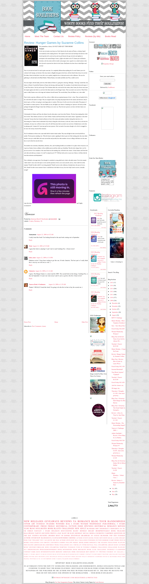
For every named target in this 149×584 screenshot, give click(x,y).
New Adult (80, 528)
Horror (105, 540)
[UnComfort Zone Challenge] (97, 345)
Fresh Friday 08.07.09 (118, 440)
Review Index (70, 556)
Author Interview (32, 538)
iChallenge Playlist (116, 542)
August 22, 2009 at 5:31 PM (44, 257)
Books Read (110, 36)
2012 (111, 291)
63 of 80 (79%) (94, 285)
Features (121, 554)
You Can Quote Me (47, 540)
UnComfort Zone (49, 559)
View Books (103, 247)
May (113, 494)
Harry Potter (29, 556)
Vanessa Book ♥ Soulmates (37, 284)
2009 (111, 300)
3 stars (46, 531)
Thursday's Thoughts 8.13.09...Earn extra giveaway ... (118, 393)
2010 (111, 297)
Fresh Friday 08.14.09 (118, 382)
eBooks (72, 538)
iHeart (91, 531)
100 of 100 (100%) (95, 225)
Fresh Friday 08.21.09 (118, 366)
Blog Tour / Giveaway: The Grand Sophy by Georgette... (118, 408)
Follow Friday (72, 542)
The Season (102, 542)
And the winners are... (118, 385)
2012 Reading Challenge (95, 275)
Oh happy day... (116, 388)
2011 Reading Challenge (95, 293)
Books (26, 542)
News (47, 547)
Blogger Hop (93, 528)
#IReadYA (120, 552)
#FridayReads (33, 549)
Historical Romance (106, 526)
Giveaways (52, 521)
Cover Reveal (87, 545)
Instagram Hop (82, 552)
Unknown (32, 271)
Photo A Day (56, 533)
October (114, 309)
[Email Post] (59, 219)
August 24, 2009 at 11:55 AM (57, 284)
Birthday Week (52, 545)
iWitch (122, 540)
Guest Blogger (101, 535)
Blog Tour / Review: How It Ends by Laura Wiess (118, 361)
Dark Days (35, 552)
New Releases (33, 521)
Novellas (61, 556)
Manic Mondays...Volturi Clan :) (118, 475)
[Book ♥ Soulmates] (107, 129)
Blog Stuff (57, 554)
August (114, 315)
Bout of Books (63, 535)
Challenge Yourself (106, 549)
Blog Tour (98, 521)
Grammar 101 (87, 535)
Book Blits (66, 554)
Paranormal (109, 524)
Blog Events (47, 554)
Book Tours (94, 538)
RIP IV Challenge (117, 318)
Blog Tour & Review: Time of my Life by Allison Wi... (118, 339)
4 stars (75, 524)
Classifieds (120, 549)
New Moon (103, 538)
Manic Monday (80, 531)
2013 (111, 288)
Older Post (85, 322)
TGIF (30, 540)
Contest (27, 552)
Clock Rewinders (60, 538)
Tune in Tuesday (83, 547)
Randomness (116, 521)
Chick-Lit (77, 545)
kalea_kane (32, 257)
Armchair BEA (40, 545)
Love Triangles (51, 556)
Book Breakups (79, 549)
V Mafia (59, 559)
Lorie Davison (99, 582)
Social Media (89, 533)
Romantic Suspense (95, 556)
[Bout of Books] (97, 332)
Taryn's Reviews (42, 533)
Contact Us (59, 36)
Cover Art (29, 524)
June (113, 491)
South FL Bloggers (110, 556)
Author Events (82, 538)
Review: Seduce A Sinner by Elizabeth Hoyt (118, 482)
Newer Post (27, 322)
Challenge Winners (87, 540)
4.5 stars (31, 554)
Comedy (82, 554)
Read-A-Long (113, 538)
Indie (74, 552)
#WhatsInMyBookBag (48, 549)
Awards (51, 535)
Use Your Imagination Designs (64, 582)
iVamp (111, 540)
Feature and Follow (110, 554)
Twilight (36, 540)
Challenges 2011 (66, 545)
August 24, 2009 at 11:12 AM (44, 271)
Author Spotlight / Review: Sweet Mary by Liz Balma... (118, 435)
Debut (99, 554)
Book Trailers (118, 531)
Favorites (100, 533)
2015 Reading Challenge (98, 214)
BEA (76, 540)
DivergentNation (48, 552)
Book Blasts (54, 528)
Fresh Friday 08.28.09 (118, 329)
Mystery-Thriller (36, 547)
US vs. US (39, 559)
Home (27, 36)
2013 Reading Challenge (95, 253)
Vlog (26, 528)
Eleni (30, 246)
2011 (111, 294)
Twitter (33, 559)
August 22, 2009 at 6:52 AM (45, 234)
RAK (68, 524)
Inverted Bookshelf (117, 369)
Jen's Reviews (40, 556)
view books (103, 227)
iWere (116, 540)
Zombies (76, 559)
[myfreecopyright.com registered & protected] (74, 578)
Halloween (29, 533)
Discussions (66, 531)
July (113, 488)
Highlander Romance (88, 542)
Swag (119, 556)
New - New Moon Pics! (118, 326)
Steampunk (54, 547)
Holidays (55, 531)
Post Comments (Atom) (39, 326)
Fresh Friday (48, 526)
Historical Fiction (66, 526)
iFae (57, 540)
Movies (121, 526)
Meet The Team (42, 36)
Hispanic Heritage (63, 552)
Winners (60, 524)
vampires (109, 533)
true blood (28, 545)
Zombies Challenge (99, 547)
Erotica (47, 542)
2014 (111, 285)
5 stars (31, 221)
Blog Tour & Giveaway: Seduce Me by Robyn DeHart (118, 463)
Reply (30, 240)
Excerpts (55, 542)
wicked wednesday (91, 524)
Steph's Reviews (39, 535)
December (115, 303)
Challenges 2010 (36, 542)
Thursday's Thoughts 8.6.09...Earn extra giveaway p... (118, 450)
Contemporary (31, 526)
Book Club (91, 549)
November (115, 306)
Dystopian (75, 535)
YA (41, 221)
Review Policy (74, 36)
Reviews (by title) (92, 36)
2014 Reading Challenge (95, 233)
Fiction (99, 540)
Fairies (62, 542)
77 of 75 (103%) (95, 267)
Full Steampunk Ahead (103, 545)
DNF (95, 554)
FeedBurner (111, 87)
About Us (39, 554)
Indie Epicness (85, 526)
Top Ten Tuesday (117, 535)
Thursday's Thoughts (109, 528)
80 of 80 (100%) (95, 307)
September (115, 312)
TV (97, 552)
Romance (84, 521)
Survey (93, 552)
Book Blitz (74, 554)
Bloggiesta (46, 538)
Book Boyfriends (65, 549)
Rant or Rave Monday (72, 533)
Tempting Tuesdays (67, 547)
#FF (115, 552)
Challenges (68, 528)
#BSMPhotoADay (103, 531)
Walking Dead (67, 559)
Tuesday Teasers (45, 524)
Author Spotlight (67, 540)
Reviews (37, 221)
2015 (111, 282)
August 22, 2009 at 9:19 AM (41, 246)
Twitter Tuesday (106, 552)
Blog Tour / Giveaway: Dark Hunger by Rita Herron (118, 400)
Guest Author (119, 545)
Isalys (98, 218)
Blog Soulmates (38, 528)
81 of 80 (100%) (95, 245)
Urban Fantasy (34, 531)
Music (26, 547)
